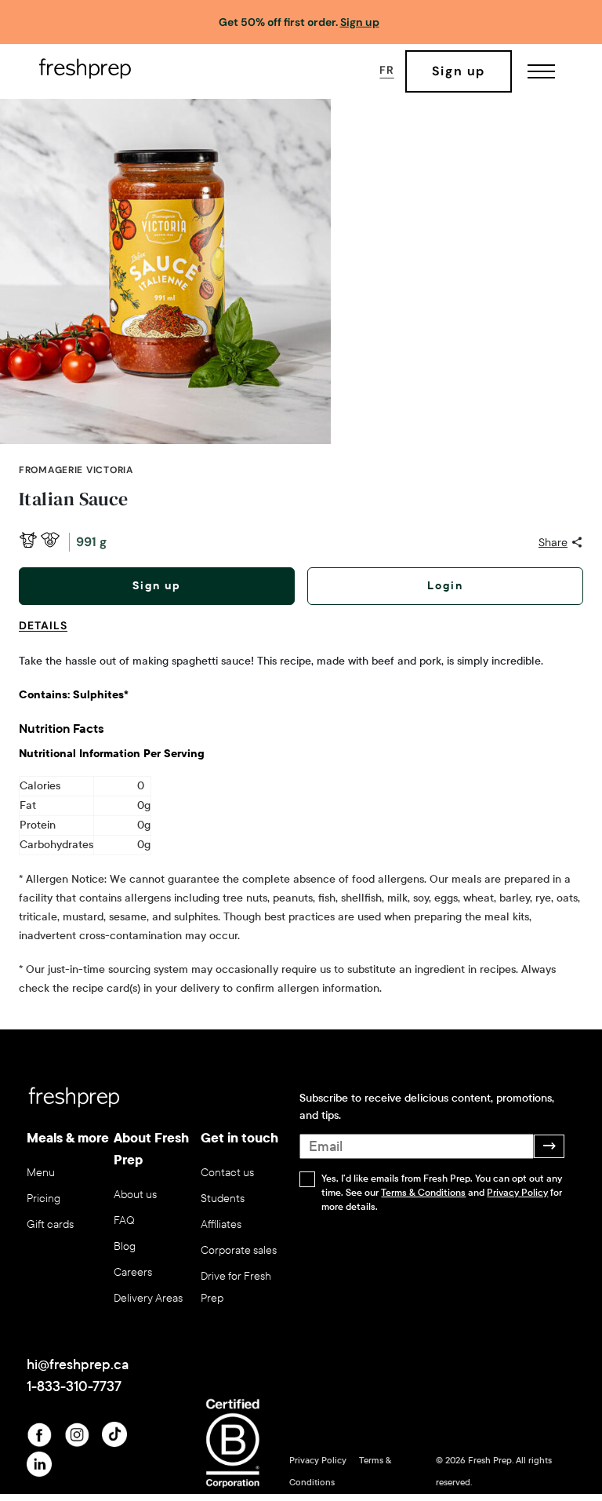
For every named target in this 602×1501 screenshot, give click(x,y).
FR (386, 70)
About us (135, 1194)
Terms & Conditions (423, 1192)
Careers (133, 1272)
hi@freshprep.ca (78, 1364)
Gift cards (50, 1224)
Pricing (43, 1198)
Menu (41, 1172)
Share (553, 542)
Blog (125, 1246)
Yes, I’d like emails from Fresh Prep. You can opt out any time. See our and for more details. (441, 1192)
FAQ (124, 1220)
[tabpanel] (301, 825)
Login (445, 585)
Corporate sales (239, 1250)
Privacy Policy (517, 1192)
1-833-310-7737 (74, 1386)
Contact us (227, 1172)
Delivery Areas (148, 1298)
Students (223, 1198)
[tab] (49, 635)
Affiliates (221, 1224)
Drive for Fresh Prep (236, 1287)
